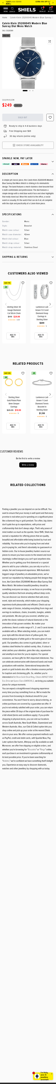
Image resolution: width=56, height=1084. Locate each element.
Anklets (6, 760)
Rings (42, 749)
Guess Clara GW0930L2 (23, 680)
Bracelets (32, 749)
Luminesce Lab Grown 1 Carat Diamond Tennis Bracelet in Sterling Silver (42, 403)
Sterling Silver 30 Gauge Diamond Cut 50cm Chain (14, 310)
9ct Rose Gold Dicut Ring (23, 676)
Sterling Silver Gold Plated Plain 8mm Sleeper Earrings (14, 402)
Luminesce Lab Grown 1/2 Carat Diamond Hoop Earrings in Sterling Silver (42, 313)
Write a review (28, 464)
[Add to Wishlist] (23, 283)
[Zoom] (49, 41)
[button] (3, 305)
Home (4, 17)
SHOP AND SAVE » (29, 4)
